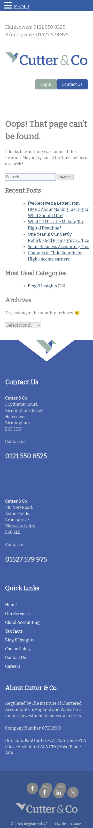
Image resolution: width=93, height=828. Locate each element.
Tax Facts (14, 631)
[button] (8, 6)
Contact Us (72, 84)
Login (45, 84)
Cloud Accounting (22, 622)
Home (11, 604)
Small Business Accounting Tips (58, 246)
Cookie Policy (17, 648)
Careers (12, 666)
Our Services (17, 613)
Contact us (15, 441)
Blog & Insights (42, 285)
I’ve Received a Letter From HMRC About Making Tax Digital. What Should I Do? (59, 209)
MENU (21, 6)
